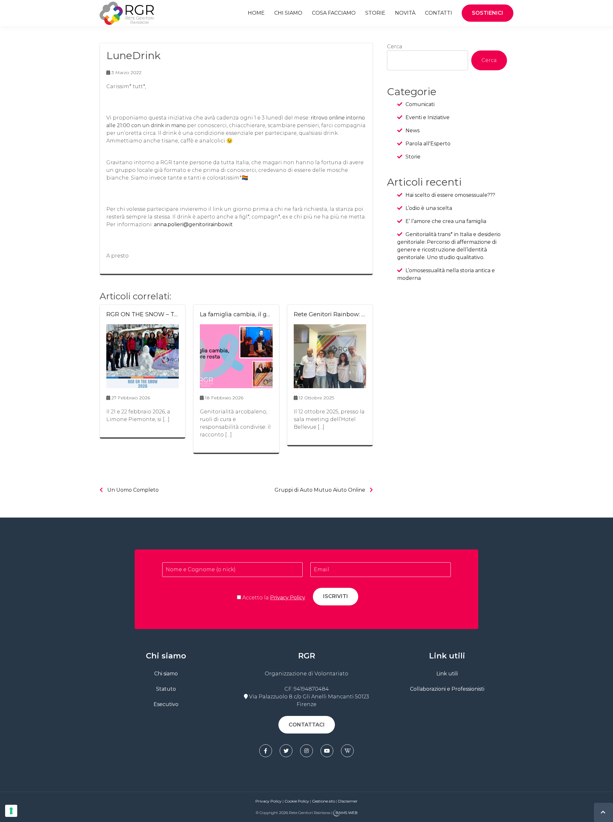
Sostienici (487, 13)
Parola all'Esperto (427, 144)
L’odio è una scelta (428, 208)
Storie (375, 13)
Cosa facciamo (334, 13)
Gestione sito (324, 801)
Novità (405, 13)
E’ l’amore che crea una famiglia (445, 221)
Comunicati (420, 104)
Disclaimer (348, 801)
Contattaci (307, 725)
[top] (603, 812)
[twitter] (286, 750)
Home (256, 13)
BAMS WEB (347, 812)
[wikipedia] (347, 750)
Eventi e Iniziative (427, 117)
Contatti (438, 13)
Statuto (166, 689)
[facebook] (265, 750)
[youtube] (327, 750)
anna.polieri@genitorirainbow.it (193, 224)
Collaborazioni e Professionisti (447, 689)
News (412, 130)
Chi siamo (288, 13)
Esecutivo (166, 704)
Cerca (394, 46)
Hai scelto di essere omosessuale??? (450, 195)
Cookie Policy (296, 801)
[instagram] (306, 750)
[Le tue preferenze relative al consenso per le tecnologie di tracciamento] (11, 811)
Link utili (447, 674)
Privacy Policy (287, 598)
